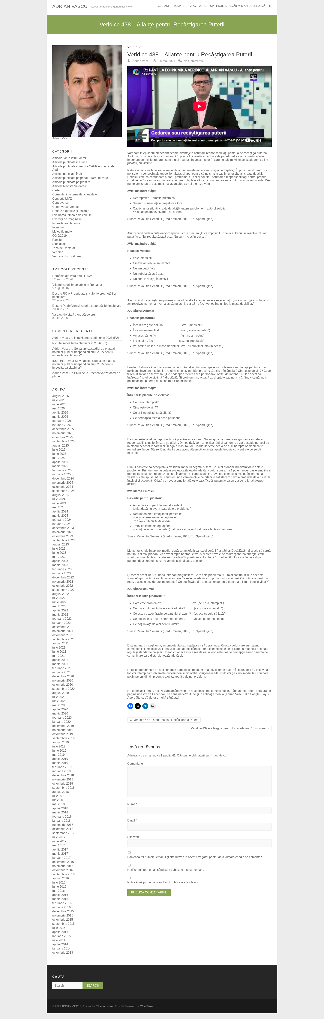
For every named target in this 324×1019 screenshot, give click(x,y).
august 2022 (60, 594)
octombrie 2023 (62, 536)
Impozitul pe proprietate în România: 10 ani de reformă (227, 5)
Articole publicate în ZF (67, 173)
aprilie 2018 (60, 808)
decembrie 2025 (63, 429)
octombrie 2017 (62, 828)
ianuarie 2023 (61, 573)
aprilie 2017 (60, 849)
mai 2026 (58, 408)
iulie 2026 (58, 400)
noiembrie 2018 (62, 779)
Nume (132, 804)
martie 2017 (60, 853)
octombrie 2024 (62, 486)
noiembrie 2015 (62, 915)
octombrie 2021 (62, 635)
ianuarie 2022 (61, 622)
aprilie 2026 (60, 412)
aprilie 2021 (60, 659)
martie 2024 (60, 515)
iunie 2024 (59, 503)
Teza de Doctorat (63, 248)
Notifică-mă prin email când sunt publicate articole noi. (163, 882)
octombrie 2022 (62, 585)
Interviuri (58, 227)
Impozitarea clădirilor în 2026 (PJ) (96, 337)
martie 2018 (60, 812)
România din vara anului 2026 (72, 276)
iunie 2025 (59, 453)
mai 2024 (58, 507)
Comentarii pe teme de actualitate (74, 194)
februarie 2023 (62, 569)
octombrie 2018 (62, 783)
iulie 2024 (58, 499)
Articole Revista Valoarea (69, 186)
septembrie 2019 (63, 738)
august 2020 (60, 692)
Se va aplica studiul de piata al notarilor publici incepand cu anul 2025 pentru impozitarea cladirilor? (83, 352)
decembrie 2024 (63, 478)
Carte (56, 190)
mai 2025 (58, 457)
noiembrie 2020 (62, 680)
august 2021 (60, 643)
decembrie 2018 (63, 775)
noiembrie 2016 (62, 866)
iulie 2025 (58, 449)
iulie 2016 (58, 882)
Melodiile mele (62, 231)
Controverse (60, 202)
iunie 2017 (59, 841)
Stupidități (59, 243)
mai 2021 (58, 655)
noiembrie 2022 (62, 581)
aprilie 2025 (60, 462)
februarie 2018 (62, 816)
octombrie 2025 (62, 437)
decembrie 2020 (63, 676)
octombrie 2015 (62, 919)
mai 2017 (58, 845)
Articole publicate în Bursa (69, 162)
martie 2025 (60, 466)
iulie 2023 (58, 548)
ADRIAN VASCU (69, 6)
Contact (163, 5)
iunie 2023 (59, 552)
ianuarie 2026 (61, 424)
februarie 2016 (62, 903)
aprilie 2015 (60, 932)
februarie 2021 (62, 668)
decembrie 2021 (63, 626)
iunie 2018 (59, 800)
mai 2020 (58, 705)
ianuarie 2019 (61, 771)
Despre (179, 5)
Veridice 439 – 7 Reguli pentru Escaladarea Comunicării (230, 728)
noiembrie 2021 (62, 631)
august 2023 (60, 544)
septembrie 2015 (63, 923)
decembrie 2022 (63, 577)
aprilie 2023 (60, 561)
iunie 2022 (59, 602)
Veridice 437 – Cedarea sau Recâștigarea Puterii (164, 719)
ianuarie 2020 (61, 721)
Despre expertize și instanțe (70, 210)
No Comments (193, 61)
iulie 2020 (58, 697)
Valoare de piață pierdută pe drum (74, 314)
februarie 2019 (62, 767)
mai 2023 (58, 556)
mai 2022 (58, 606)
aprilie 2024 (60, 511)
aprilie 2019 (60, 758)
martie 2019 (60, 763)
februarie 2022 (62, 618)
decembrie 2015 (63, 911)
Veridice (134, 47)
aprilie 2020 (60, 709)
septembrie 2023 (63, 540)
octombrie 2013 (62, 952)
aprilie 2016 (60, 894)
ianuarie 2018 (61, 820)
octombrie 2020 (62, 684)
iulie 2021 (58, 647)
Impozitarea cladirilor (66, 223)
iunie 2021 (59, 651)
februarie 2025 (62, 470)
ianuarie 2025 (61, 474)
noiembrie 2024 (62, 482)
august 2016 (60, 878)
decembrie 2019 (63, 725)
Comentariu (136, 763)
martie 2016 (60, 899)
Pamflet (57, 239)
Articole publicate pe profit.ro (71, 182)
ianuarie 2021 (61, 672)
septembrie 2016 (63, 874)
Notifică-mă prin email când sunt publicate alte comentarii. (165, 869)
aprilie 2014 (60, 944)
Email (132, 820)
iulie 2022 (58, 598)
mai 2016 (58, 890)
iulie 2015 (58, 927)
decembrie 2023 (63, 528)
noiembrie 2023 (62, 532)
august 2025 (60, 445)
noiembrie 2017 (62, 824)
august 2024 (60, 495)
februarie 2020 (62, 717)
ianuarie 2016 (61, 907)
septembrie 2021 (63, 639)
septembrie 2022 (63, 589)
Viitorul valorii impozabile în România (77, 284)
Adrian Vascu (141, 61)
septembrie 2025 (63, 441)
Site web (133, 837)
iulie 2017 (58, 837)
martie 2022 (60, 614)
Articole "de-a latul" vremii (69, 158)
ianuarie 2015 (61, 936)
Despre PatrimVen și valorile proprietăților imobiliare (87, 305)
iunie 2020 (59, 701)
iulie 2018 (58, 796)
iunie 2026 (59, 404)
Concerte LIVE (62, 198)
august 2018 (60, 791)
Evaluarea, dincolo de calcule (72, 215)
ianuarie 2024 (61, 523)
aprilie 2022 (60, 610)
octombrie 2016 (62, 870)
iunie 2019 (59, 750)
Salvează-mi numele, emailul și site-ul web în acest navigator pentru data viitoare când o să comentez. (195, 857)
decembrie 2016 (63, 861)
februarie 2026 (62, 420)
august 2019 (60, 742)
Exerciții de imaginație (67, 219)
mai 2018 (58, 804)
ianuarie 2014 (61, 948)
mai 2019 (58, 754)
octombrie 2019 (62, 734)
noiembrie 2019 (62, 730)
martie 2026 (60, 416)
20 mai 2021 (166, 61)
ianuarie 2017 (61, 857)
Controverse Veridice (66, 206)
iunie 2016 (59, 886)
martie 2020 (60, 713)
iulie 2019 (58, 746)
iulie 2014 (58, 940)
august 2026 (60, 396)
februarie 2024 (62, 519)
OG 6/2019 (59, 235)
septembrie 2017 (63, 833)
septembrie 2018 (63, 787)
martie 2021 (60, 664)
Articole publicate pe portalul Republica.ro (80, 178)
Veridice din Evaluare (66, 256)
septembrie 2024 (63, 490)
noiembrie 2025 (62, 433)
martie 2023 (60, 565)
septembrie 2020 (63, 688)
